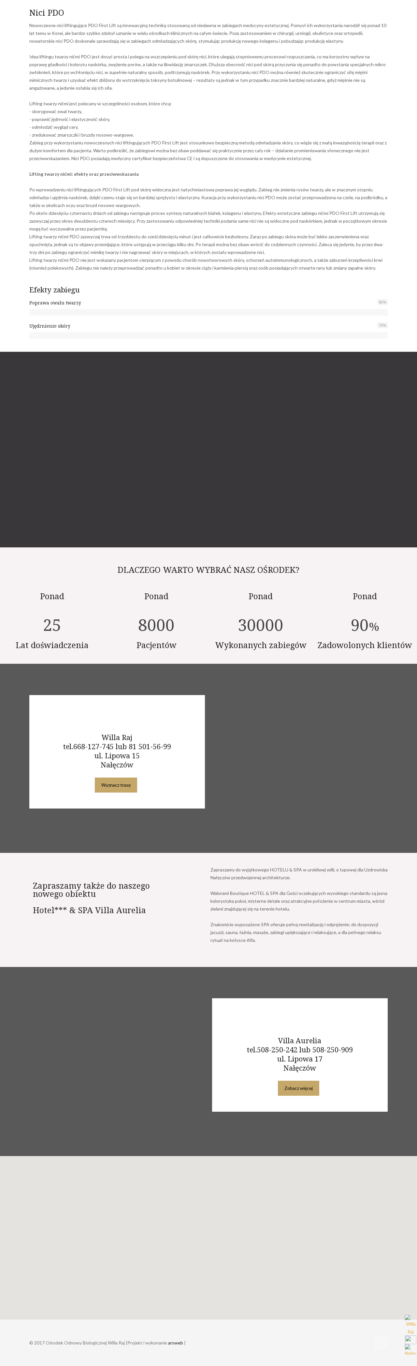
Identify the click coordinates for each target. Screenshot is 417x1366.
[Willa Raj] (411, 1325)
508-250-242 (277, 1049)
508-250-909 (332, 1049)
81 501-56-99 (150, 746)
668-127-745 (93, 746)
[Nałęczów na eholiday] (411, 1349)
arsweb (175, 1342)
